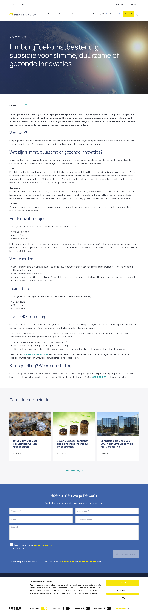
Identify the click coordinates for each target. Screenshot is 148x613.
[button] (137, 14)
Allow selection (123, 590)
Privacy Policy (67, 561)
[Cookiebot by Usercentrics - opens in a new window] (15, 608)
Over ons (113, 14)
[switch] (66, 608)
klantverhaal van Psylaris (35, 354)
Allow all (122, 583)
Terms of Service (87, 561)
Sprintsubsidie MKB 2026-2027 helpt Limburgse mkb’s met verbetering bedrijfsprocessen (117, 445)
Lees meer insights (74, 470)
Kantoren (13, 4)
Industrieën (48, 14)
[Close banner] (144, 580)
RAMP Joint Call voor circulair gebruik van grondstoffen (25, 443)
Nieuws (86, 14)
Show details (120, 608)
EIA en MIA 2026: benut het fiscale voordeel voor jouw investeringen (72, 443)
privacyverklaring (43, 544)
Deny (123, 598)
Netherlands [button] (126, 4)
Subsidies (75, 14)
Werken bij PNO (99, 14)
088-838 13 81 (99, 377)
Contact (128, 14)
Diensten (62, 14)
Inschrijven (23, 4)
